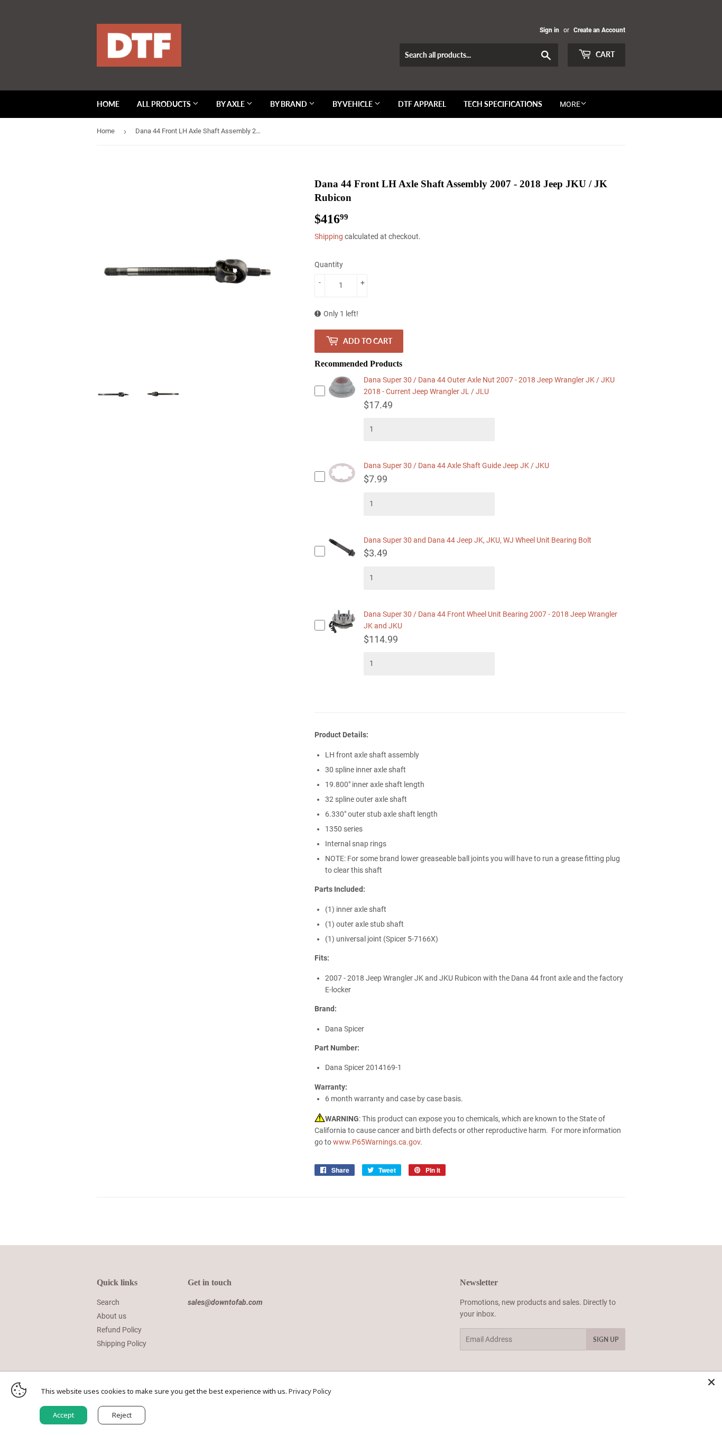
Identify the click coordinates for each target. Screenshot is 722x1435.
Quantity (328, 264)
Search (108, 1302)
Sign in (549, 30)
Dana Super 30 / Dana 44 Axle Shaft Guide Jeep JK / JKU (456, 465)
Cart (604, 54)
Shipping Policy (121, 1343)
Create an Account (599, 30)
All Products (164, 103)
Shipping (328, 236)
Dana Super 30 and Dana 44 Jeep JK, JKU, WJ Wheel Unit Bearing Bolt (477, 540)
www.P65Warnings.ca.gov (376, 1142)
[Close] (711, 1382)
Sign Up (605, 1339)
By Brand (289, 103)
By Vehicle (353, 103)
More (570, 104)
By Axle (231, 103)
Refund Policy (119, 1330)
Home (108, 103)
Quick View (342, 399)
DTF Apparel (422, 103)
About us (111, 1316)
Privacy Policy (310, 1391)
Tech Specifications (503, 103)
